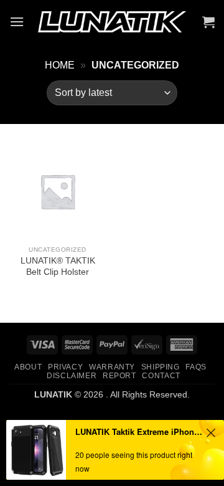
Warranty (112, 367)
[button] (16, 21)
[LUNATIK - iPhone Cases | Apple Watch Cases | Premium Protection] (112, 22)
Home (60, 65)
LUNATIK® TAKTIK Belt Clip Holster (58, 266)
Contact (161, 375)
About (28, 367)
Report (119, 375)
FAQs (195, 367)
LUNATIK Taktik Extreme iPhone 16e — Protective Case (138, 431)
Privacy (65, 367)
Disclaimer (71, 375)
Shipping (160, 367)
